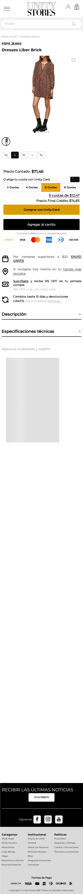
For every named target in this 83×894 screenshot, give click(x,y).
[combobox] (41, 24)
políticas (54, 301)
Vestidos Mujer (30, 36)
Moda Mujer (9, 36)
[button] (6, 155)
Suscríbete (21, 281)
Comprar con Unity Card (42, 209)
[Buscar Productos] (75, 24)
